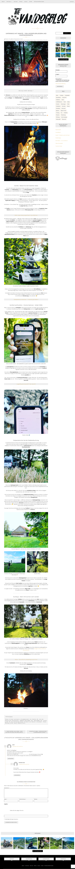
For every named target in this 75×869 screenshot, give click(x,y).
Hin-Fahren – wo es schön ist (62, 140)
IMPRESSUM (63, 858)
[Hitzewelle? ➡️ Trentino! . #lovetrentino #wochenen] (63, 49)
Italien (68, 101)
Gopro (63, 99)
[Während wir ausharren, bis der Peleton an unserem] (58, 44)
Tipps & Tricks (36, 40)
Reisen (32, 40)
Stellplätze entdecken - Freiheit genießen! (26, 299)
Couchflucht (58, 132)
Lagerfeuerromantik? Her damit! (26, 384)
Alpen (57, 95)
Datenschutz (46, 858)
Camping (7, 40)
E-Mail (57, 74)
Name (5, 799)
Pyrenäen (64, 106)
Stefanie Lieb (7, 38)
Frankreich (64, 97)
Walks (25, 1)
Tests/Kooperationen (39, 1)
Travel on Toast (59, 146)
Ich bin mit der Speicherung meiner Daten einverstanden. (62, 80)
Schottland (58, 108)
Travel (20, 1)
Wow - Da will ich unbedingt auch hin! (26, 659)
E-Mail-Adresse (22, 799)
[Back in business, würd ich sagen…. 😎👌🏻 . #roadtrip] (63, 55)
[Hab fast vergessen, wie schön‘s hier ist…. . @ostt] (68, 55)
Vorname (58, 70)
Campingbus (11, 40)
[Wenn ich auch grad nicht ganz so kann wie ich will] (58, 55)
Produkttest (28, 40)
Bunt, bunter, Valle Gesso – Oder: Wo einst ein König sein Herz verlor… (14, 732)
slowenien (64, 108)
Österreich (64, 119)
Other (30, 1)
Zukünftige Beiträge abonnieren (11, 819)
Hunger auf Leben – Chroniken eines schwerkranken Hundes (38, 732)
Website (35, 799)
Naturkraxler (58, 129)
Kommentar (7, 787)
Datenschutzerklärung (60, 83)
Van (61, 112)
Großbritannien (59, 101)
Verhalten (66, 112)
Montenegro (63, 104)
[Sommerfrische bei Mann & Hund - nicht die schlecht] (63, 44)
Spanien (57, 110)
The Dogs (9, 1)
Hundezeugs (58, 137)
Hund (24, 40)
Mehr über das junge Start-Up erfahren (26, 215)
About (3, 1)
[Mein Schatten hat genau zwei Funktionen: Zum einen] (68, 44)
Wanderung (63, 114)
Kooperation (29, 858)
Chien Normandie (59, 143)
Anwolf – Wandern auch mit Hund (62, 135)
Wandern (58, 114)
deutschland (16, 40)
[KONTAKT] (71, 1)
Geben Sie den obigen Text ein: (17, 810)
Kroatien (57, 104)
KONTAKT (12, 858)
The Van (15, 1)
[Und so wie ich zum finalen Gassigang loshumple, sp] (68, 49)
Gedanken (21, 40)
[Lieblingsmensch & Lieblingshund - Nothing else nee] (58, 49)
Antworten (10, 758)
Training (57, 112)
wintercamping (64, 117)
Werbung (41, 40)
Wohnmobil (45, 40)
